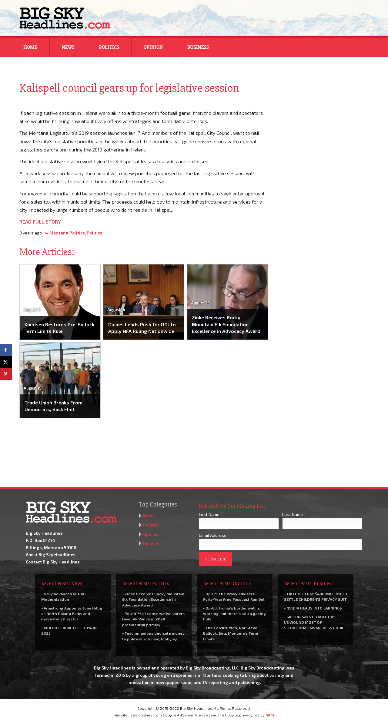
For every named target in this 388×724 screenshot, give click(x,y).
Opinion (153, 47)
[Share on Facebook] (6, 350)
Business (198, 47)
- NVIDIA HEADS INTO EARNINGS (313, 608)
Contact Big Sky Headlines (53, 561)
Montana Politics (67, 232)
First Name (210, 514)
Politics (109, 47)
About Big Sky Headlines (50, 554)
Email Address (214, 535)
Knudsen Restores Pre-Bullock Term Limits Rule (59, 327)
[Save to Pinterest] (6, 374)
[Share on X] (6, 362)
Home (30, 47)
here (270, 714)
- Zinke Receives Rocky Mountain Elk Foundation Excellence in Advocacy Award (153, 599)
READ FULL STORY (40, 221)
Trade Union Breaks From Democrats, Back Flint (53, 406)
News (68, 47)
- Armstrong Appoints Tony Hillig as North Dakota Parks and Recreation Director (71, 613)
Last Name (294, 514)
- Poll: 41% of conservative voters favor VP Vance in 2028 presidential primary (153, 619)
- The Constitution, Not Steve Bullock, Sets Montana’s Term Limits (230, 633)
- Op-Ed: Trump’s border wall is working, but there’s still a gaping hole (234, 613)
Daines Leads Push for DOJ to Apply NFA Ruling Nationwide (142, 327)
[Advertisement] (329, 146)
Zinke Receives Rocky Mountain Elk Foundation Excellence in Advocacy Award (226, 324)
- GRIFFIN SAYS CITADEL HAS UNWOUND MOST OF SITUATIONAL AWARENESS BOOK (313, 622)
